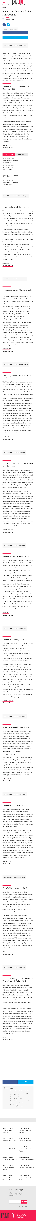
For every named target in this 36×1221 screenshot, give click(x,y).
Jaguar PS (6, 29)
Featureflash (6, 145)
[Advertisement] (18, 1060)
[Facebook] (4, 24)
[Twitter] (8, 24)
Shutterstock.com (12, 29)
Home (4, 5)
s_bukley (5, 437)
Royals (10, 1189)
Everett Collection (8, 530)
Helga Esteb (6, 778)
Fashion (13, 5)
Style (8, 5)
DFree (4, 952)
